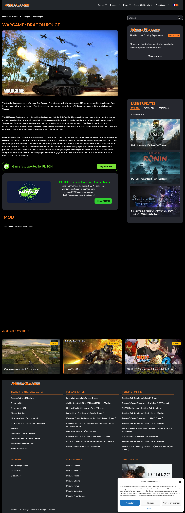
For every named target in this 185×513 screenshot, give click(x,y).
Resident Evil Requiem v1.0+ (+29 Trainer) (140, 398)
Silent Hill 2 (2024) (19, 448)
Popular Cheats (73, 480)
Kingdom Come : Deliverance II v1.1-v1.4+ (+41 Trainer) (91, 418)
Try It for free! (106, 166)
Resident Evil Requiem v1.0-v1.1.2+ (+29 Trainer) (143, 441)
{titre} (149, 508)
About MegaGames (19, 465)
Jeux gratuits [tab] (137, 114)
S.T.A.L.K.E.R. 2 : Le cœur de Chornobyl (28, 423)
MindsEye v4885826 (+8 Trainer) (81, 431)
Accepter (130, 503)
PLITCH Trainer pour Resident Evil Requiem (141, 408)
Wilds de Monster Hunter (22, 443)
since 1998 (174, 35)
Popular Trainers (73, 470)
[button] (180, 481)
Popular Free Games (75, 496)
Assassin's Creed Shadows (22, 398)
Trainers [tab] (135, 108)
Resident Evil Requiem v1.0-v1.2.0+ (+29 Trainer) (143, 423)
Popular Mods (72, 475)
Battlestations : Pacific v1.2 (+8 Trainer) (83, 446)
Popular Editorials (74, 491)
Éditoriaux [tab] (164, 108)
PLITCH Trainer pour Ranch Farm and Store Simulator (90, 441)
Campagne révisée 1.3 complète (18, 226)
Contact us (16, 470)
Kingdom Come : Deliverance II (25, 418)
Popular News (72, 486)
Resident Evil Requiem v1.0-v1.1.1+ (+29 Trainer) (143, 413)
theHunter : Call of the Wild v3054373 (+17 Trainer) (89, 403)
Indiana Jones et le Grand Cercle (25, 438)
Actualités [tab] (149, 108)
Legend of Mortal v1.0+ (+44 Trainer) (82, 398)
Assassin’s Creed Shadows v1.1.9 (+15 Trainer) (142, 418)
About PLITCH (103, 201)
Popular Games (73, 465)
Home (5, 16)
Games (15, 16)
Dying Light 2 (17, 403)
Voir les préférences (171, 503)
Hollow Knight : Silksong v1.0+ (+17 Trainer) (85, 408)
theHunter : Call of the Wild (23, 433)
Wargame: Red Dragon (33, 16)
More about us (155, 56)
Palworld (15, 428)
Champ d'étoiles (18, 413)
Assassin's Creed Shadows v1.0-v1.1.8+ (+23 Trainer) (145, 403)
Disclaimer (16, 475)
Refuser (150, 503)
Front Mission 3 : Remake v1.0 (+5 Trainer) (140, 436)
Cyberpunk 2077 (18, 408)
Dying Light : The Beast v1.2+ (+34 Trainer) (85, 413)
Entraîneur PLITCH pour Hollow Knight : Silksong (88, 436)
